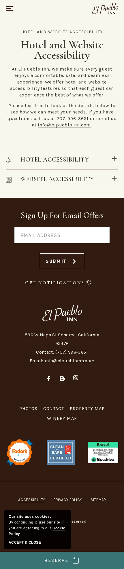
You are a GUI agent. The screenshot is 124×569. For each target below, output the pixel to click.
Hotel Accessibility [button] (54, 159)
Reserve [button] (56, 560)
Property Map (87, 408)
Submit (61, 263)
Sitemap (98, 500)
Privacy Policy (68, 500)
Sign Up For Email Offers (62, 215)
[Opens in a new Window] (103, 452)
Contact (53, 408)
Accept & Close (25, 542)
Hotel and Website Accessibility (62, 31)
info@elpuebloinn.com (64, 125)
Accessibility (31, 500)
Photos (28, 408)
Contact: (45, 352)
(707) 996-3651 (71, 352)
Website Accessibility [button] (57, 179)
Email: (37, 360)
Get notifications (54, 283)
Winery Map (62, 418)
